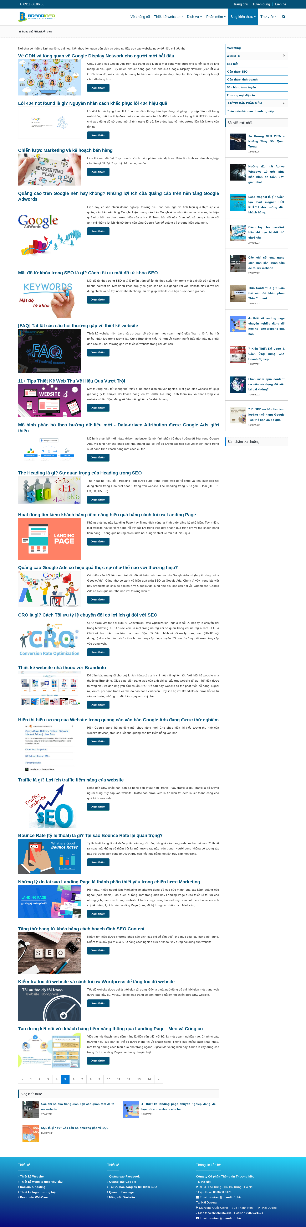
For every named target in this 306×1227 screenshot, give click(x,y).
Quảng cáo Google (122, 1181)
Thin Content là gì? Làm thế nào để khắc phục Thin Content (266, 293)
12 (129, 1079)
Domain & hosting (32, 1187)
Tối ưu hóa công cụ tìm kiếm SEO (132, 1187)
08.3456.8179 (222, 1192)
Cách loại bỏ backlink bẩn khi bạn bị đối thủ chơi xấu (266, 232)
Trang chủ (240, 4)
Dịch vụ (193, 17)
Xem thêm (98, 87)
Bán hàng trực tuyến (241, 87)
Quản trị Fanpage (121, 1192)
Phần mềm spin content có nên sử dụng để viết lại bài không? (266, 384)
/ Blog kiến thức (42, 31)
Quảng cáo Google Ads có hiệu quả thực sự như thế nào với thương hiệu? (98, 567)
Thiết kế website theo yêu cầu (41, 1181)
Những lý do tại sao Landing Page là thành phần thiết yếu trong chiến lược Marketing (109, 881)
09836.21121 (254, 1213)
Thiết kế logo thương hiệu (38, 1192)
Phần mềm (214, 17)
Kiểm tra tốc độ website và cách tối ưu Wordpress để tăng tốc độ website (96, 981)
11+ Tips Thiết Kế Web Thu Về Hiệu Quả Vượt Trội (71, 381)
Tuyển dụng (261, 4)
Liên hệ (280, 4)
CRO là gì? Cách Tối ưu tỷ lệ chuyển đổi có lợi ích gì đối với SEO (87, 615)
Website (233, 55)
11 (118, 1079)
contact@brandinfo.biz (225, 1197)
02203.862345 (221, 1213)
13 (139, 1079)
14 (149, 1079)
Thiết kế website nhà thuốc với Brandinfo (62, 667)
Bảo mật (232, 63)
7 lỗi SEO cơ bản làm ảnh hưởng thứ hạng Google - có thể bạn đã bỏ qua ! (266, 414)
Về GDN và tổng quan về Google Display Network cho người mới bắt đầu (96, 55)
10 (108, 1079)
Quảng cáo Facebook (124, 1176)
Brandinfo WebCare (33, 1197)
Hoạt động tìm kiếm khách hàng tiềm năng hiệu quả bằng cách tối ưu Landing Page (107, 514)
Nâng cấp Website (121, 1197)
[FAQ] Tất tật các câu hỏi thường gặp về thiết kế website (78, 325)
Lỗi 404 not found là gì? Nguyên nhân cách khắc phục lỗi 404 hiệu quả (92, 103)
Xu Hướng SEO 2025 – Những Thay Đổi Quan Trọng (266, 141)
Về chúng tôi (140, 17)
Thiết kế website (166, 17)
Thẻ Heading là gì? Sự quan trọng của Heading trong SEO (80, 472)
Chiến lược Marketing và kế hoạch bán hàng (65, 150)
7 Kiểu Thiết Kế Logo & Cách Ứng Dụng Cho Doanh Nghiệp (266, 354)
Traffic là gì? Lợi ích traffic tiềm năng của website (71, 780)
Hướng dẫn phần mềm (244, 103)
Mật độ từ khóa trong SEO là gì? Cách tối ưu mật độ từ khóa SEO (88, 272)
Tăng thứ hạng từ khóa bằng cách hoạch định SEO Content (81, 928)
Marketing (234, 48)
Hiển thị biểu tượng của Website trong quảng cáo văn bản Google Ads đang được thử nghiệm (118, 719)
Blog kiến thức (241, 17)
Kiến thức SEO (237, 71)
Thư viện (267, 17)
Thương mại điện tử (241, 95)
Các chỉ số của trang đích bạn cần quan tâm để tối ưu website (266, 263)
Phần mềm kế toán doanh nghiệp (250, 111)
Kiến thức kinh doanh (242, 79)
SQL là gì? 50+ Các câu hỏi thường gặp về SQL (74, 1127)
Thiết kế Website (31, 1176)
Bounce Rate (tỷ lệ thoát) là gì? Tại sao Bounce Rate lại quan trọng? (90, 835)
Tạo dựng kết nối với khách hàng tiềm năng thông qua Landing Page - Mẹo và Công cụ (110, 1028)
